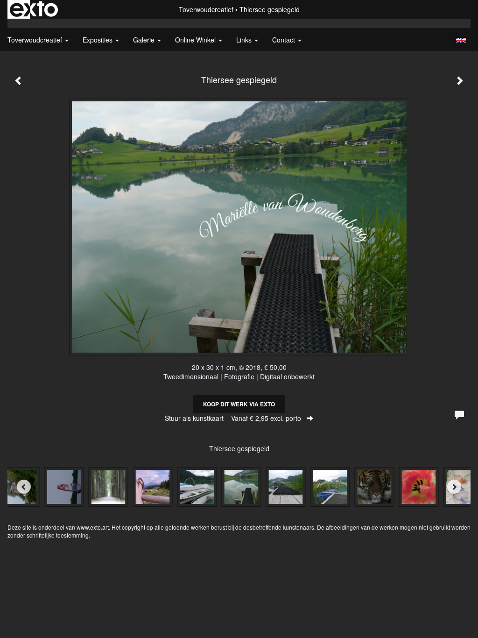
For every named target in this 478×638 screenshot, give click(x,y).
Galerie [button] (144, 39)
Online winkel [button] (196, 39)
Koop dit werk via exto (239, 404)
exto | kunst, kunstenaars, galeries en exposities (33, 9)
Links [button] (244, 39)
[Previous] (24, 487)
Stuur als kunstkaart (233, 418)
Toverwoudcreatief (206, 9)
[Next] (454, 487)
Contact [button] (284, 39)
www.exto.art (93, 527)
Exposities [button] (98, 39)
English (461, 40)
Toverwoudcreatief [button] (35, 39)
